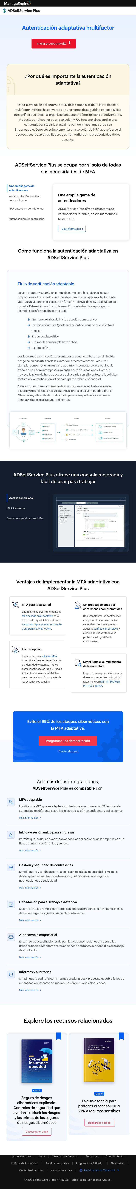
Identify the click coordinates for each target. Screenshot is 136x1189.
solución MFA (49, 656)
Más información (71, 228)
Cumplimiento (115, 1156)
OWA (48, 628)
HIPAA (98, 685)
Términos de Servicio (65, 1156)
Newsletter (117, 1163)
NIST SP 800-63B (110, 681)
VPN (40, 628)
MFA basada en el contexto (37, 616)
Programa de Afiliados (90, 1163)
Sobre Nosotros (21, 1156)
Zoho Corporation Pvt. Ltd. (52, 1179)
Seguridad (92, 1156)
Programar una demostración (68, 741)
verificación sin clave (106, 628)
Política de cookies (57, 1163)
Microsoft (73, 751)
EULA (41, 1156)
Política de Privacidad (24, 1163)
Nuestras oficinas (61, 1170)
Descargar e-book (37, 1131)
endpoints (28, 624)
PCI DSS (88, 685)
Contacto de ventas (31, 1170)
